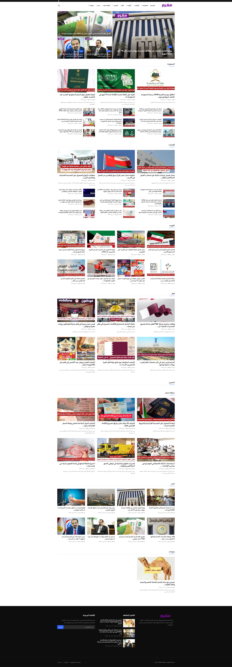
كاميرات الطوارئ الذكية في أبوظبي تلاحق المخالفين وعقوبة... (119, 464)
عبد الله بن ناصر (171, 512)
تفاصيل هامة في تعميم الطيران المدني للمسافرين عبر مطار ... (73, 280)
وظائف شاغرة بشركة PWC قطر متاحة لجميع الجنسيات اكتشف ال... (157, 325)
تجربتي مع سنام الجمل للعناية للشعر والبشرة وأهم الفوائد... (157, 583)
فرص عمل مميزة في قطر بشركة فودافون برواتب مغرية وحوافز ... (76, 325)
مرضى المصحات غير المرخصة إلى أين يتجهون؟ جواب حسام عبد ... (73, 538)
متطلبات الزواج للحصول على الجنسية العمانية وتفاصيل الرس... (77, 176)
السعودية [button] (145, 5)
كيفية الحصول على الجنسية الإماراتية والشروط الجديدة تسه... (157, 424)
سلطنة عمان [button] (106, 5)
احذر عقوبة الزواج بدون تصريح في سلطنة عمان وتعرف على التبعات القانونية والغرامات (70, 211)
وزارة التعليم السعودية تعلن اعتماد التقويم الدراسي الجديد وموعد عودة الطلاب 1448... (70, 109)
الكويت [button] (129, 5)
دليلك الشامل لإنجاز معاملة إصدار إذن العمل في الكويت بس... (162, 280)
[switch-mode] (58, 1)
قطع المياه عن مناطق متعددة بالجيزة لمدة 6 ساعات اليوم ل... (71, 509)
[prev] (115, 35)
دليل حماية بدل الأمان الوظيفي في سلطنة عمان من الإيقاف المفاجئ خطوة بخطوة (110, 211)
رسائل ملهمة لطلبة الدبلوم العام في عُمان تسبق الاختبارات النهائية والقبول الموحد (111, 201)
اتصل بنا (66, 662)
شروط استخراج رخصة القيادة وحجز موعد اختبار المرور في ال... (71, 251)
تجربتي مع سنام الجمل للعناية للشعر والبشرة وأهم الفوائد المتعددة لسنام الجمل (111, 621)
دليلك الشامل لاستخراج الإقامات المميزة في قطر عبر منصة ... (116, 325)
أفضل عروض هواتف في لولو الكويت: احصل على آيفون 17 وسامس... (131, 280)
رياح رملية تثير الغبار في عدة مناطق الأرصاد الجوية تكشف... (101, 509)
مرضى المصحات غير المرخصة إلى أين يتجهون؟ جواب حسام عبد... (71, 55)
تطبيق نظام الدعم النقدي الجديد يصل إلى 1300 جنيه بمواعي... (132, 538)
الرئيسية (152, 5)
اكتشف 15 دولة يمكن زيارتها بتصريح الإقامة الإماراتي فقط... (118, 424)
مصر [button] (98, 5)
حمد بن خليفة (171, 329)
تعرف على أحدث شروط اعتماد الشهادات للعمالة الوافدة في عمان (151, 190)
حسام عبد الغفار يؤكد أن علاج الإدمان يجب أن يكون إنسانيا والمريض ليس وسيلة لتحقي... (109, 641)
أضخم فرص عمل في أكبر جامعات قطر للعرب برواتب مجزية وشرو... (157, 363)
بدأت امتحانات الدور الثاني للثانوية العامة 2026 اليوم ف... (162, 509)
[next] (171, 35)
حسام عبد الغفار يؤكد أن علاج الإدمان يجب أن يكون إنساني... (101, 538)
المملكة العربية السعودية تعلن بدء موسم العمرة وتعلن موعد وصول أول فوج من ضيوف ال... (111, 121)
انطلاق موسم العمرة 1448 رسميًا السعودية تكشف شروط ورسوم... (158, 95)
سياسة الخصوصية (75, 662)
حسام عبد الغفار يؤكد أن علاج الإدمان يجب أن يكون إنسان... (99, 55)
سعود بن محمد (171, 99)
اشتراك (60, 627)
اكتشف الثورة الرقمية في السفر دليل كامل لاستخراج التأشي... (161, 251)
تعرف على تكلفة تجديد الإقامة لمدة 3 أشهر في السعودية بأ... (117, 95)
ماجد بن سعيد (171, 180)
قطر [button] (123, 5)
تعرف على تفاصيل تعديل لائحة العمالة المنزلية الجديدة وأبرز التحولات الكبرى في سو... (69, 120)
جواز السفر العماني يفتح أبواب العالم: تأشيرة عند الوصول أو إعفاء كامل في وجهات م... (70, 201)
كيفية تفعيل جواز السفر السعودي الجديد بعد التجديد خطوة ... (77, 95)
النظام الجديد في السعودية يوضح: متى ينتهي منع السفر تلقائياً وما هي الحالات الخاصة (149, 130)
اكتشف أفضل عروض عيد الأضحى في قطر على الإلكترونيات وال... (77, 363)
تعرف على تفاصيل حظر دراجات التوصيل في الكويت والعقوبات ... (101, 280)
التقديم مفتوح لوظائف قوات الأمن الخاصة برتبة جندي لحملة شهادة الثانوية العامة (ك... (110, 130)
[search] (59, 5)
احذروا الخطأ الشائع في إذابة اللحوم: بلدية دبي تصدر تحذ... (77, 464)
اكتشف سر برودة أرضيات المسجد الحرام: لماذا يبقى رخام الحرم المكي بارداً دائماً (150, 120)
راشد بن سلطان (171, 254)
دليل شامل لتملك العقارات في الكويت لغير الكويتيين (131, 251)
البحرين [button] (116, 5)
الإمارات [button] (137, 5)
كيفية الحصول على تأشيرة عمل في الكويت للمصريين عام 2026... (101, 251)
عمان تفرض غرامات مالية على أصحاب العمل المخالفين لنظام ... (157, 176)
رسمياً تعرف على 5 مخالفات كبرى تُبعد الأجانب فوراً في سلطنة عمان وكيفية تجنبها (150, 211)
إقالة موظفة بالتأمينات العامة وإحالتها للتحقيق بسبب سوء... (163, 538)
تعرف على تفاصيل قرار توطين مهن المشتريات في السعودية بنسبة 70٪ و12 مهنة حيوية (70, 130)
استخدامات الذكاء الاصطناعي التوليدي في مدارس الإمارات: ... (158, 464)
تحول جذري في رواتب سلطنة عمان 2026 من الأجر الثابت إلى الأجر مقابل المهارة (109, 190)
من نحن (59, 662)
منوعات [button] (91, 5)
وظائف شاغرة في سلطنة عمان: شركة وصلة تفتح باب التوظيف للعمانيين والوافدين (70, 190)
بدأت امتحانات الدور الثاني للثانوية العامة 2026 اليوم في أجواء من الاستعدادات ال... (110, 631)
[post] (143, 35)
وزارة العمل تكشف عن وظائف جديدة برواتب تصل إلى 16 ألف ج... (133, 509)
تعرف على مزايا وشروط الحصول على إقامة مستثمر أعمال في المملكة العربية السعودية (150, 109)
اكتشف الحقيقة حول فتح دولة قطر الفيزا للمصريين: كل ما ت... (119, 363)
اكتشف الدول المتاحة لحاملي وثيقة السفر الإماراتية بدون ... (78, 424)
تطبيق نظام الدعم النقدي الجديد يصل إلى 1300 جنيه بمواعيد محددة (86, 34)
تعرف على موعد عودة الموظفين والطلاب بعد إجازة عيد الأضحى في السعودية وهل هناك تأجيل (110, 110)
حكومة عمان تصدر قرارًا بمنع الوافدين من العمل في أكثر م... (116, 176)
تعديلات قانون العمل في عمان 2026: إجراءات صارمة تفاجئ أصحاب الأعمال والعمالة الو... (151, 201)
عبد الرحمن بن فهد (170, 428)
